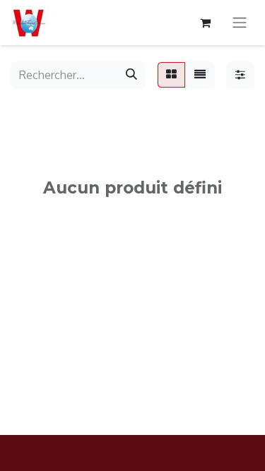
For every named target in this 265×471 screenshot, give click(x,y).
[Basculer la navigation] (239, 23)
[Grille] (171, 74)
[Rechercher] (131, 74)
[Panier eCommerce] (205, 22)
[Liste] (200, 74)
